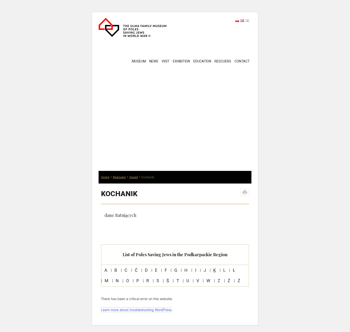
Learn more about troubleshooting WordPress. (136, 310)
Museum (139, 61)
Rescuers (223, 61)
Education (202, 61)
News (153, 61)
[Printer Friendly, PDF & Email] (244, 192)
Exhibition (181, 61)
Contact (242, 61)
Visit (166, 61)
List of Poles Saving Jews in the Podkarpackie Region (175, 254)
